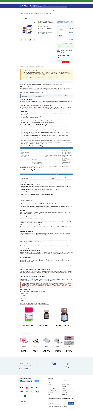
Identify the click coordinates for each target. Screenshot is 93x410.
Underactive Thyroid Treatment (46, 13)
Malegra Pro (24, 346)
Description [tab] (22, 66)
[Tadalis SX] (35, 340)
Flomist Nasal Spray (25, 293)
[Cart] (73, 6)
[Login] (71, 6)
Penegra (46, 346)
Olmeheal (23, 295)
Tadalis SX (35, 346)
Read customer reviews (41, 96)
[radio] (58, 50)
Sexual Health (36, 10)
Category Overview (26, 13)
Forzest (69, 346)
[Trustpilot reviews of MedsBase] (23, 381)
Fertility (52, 10)
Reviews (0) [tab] (38, 66)
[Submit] (66, 7)
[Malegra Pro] (24, 340)
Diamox (22, 300)
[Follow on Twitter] (25, 396)
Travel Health (70, 10)
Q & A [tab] (42, 66)
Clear (73, 48)
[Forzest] (69, 340)
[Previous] (19, 345)
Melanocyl (23, 298)
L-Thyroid (41, 34)
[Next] (74, 345)
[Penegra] (46, 340)
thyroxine (44, 34)
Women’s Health (29, 10)
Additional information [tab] (30, 66)
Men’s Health (21, 10)
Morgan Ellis (67, 21)
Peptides (57, 10)
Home (21, 13)
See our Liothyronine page (33, 280)
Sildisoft (57, 346)
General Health (63, 10)
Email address (52, 403)
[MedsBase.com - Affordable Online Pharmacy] (24, 6)
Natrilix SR (23, 296)
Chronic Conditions (45, 10)
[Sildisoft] (58, 340)
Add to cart (65, 62)
